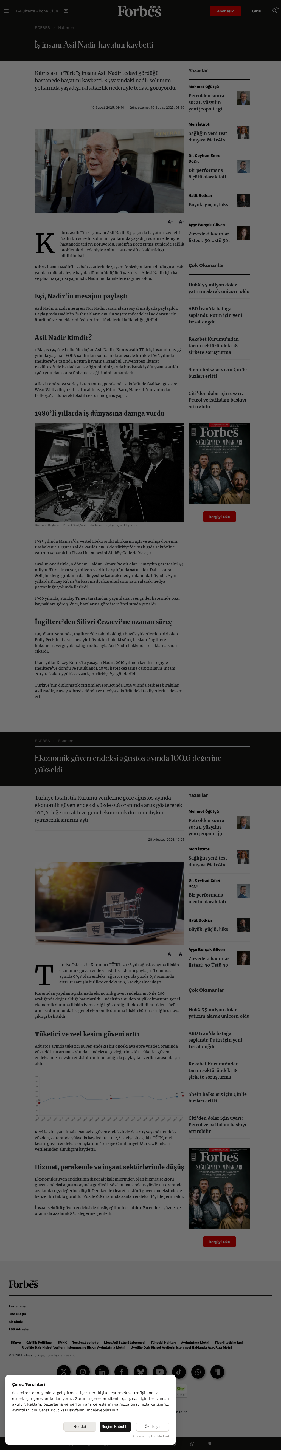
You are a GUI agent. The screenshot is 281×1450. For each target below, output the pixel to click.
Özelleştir (153, 1426)
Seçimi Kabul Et (115, 1426)
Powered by (151, 1436)
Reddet (80, 1426)
